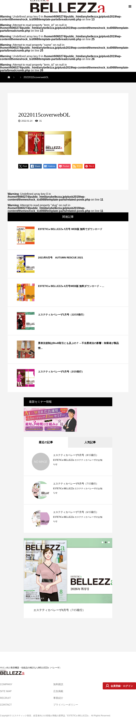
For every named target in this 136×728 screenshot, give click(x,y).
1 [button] (102, 542)
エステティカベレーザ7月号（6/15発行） (75, 512)
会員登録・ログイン (122, 685)
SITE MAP (6, 691)
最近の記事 (46, 442)
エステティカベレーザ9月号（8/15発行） (75, 455)
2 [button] (106, 542)
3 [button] (109, 542)
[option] (68, 578)
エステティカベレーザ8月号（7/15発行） (75, 483)
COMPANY (6, 684)
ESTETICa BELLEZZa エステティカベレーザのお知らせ (77, 462)
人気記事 (90, 442)
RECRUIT (5, 697)
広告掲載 (58, 691)
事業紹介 (58, 697)
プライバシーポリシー (65, 704)
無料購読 (58, 684)
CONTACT (6, 704)
